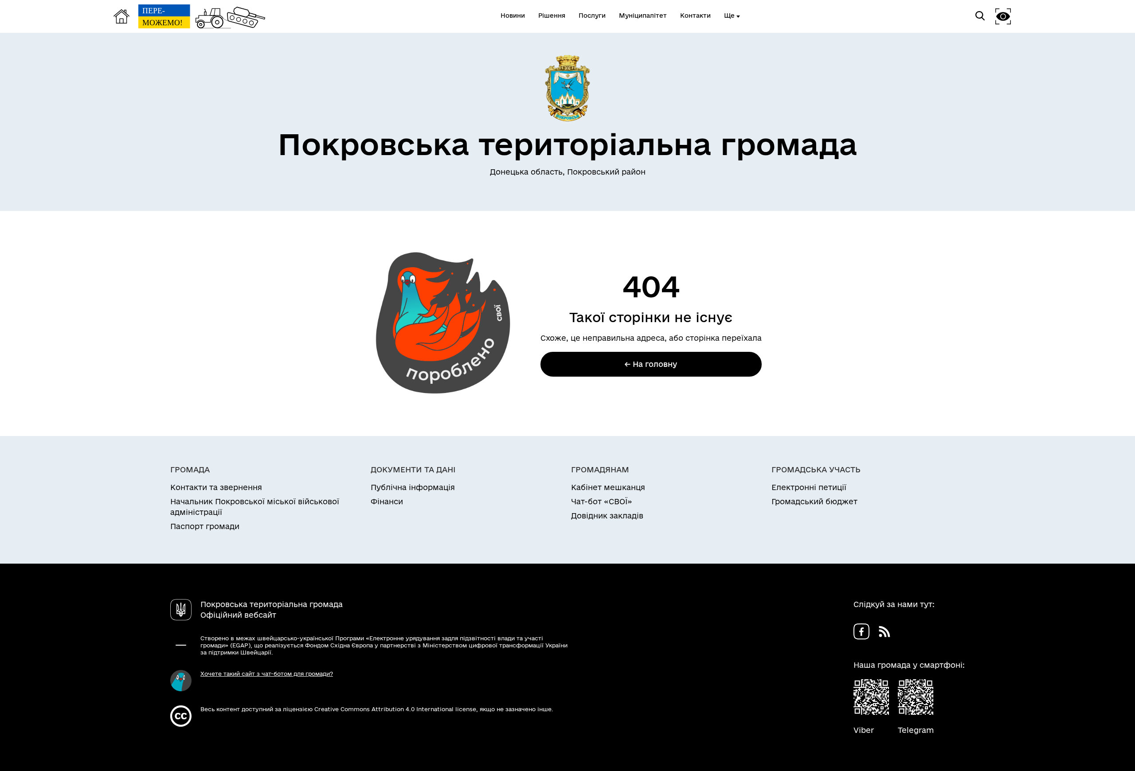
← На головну (651, 364)
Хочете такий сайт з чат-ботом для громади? (266, 673)
